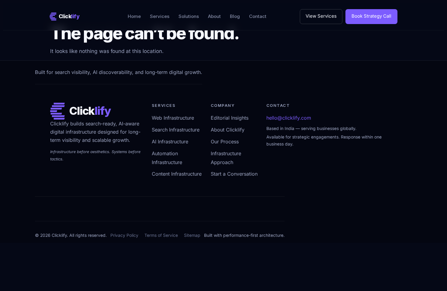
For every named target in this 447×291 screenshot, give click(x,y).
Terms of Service (161, 235)
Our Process (225, 142)
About (214, 16)
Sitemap (192, 235)
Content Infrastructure (177, 174)
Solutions (188, 16)
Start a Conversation (234, 174)
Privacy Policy (124, 235)
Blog (235, 16)
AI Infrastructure (170, 142)
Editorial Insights (229, 118)
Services (159, 16)
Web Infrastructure (173, 118)
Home (134, 16)
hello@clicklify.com (288, 118)
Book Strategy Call (371, 16)
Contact (257, 16)
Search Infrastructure (175, 130)
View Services (321, 16)
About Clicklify (227, 130)
